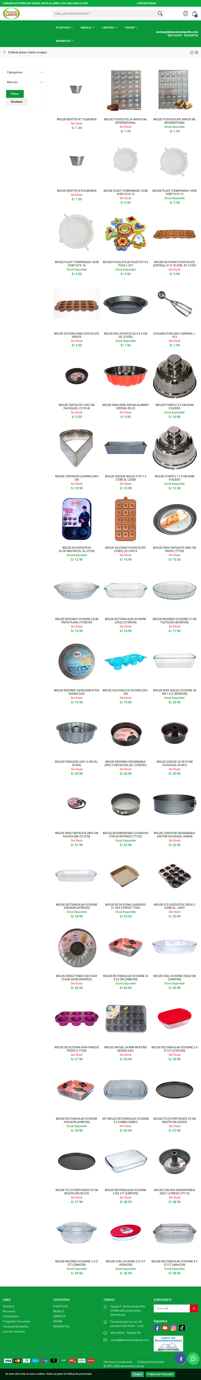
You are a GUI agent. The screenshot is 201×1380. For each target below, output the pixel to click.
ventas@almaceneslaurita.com (129, 1340)
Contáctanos (11, 1316)
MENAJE (86, 27)
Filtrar (15, 93)
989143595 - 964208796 (125, 1333)
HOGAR (129, 27)
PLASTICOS (63, 27)
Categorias (14, 72)
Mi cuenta (9, 1311)
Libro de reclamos (14, 1331)
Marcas (12, 82)
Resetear (17, 101)
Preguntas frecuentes (16, 1321)
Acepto (137, 1374)
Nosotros (8, 1306)
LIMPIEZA (108, 27)
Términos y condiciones (117, 1362)
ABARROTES (63, 40)
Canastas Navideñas (15, 1326)
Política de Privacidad (160, 1374)
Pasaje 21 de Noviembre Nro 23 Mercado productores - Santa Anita (127, 1310)
